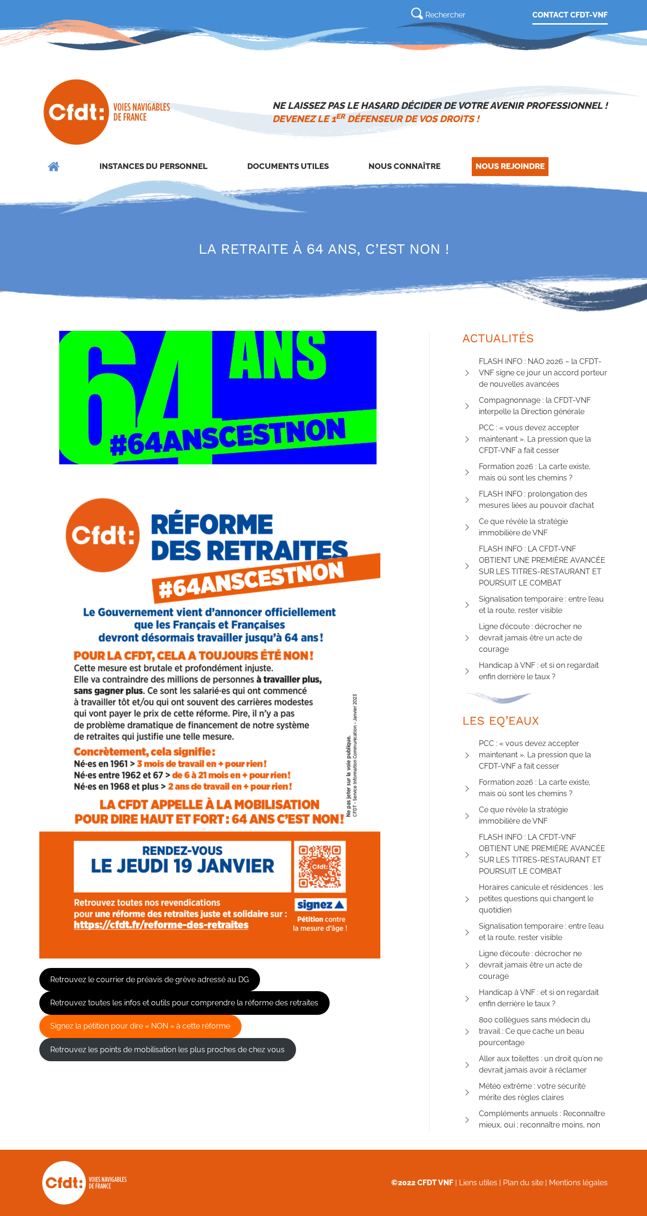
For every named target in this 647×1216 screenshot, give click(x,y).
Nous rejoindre (510, 166)
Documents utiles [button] (288, 166)
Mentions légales (578, 1182)
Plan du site (523, 1182)
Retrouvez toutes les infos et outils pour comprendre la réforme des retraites (184, 1002)
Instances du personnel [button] (153, 166)
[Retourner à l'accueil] (107, 112)
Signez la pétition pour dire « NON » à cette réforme (140, 1025)
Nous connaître (404, 166)
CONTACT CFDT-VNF (570, 14)
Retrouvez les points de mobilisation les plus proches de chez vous (167, 1049)
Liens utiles (478, 1182)
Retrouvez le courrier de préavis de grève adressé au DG (149, 979)
